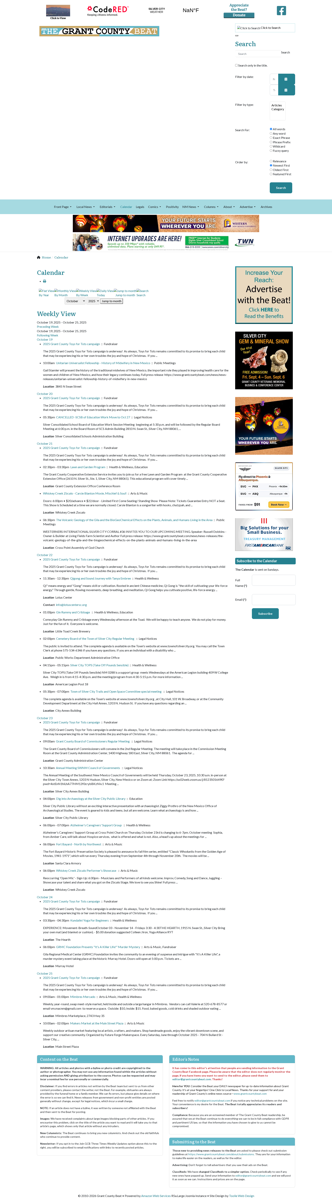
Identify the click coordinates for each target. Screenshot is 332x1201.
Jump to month (111, 301)
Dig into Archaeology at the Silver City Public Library (90, 798)
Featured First (281, 174)
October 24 (44, 897)
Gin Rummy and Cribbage (73, 612)
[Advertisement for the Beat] (264, 294)
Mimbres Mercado (82, 996)
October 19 (44, 339)
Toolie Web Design (241, 1196)
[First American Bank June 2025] (264, 534)
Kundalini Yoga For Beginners (89, 920)
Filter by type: (244, 104)
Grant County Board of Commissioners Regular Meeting (93, 741)
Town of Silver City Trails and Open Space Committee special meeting (116, 691)
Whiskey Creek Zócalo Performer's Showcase (86, 870)
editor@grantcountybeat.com (191, 1079)
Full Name (241, 582)
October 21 (44, 443)
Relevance (279, 161)
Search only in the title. (252, 65)
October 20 (44, 393)
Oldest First (280, 170)
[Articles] (277, 105)
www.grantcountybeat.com (250, 1093)
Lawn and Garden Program (87, 467)
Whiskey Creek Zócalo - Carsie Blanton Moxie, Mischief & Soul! (85, 493)
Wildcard (278, 146)
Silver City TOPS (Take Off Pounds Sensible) (99, 665)
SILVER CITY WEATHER (173, 10)
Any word (279, 133)
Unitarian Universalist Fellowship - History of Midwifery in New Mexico (103, 363)
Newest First (281, 165)
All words (278, 129)
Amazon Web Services (156, 1196)
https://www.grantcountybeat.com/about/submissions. (221, 1154)
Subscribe (265, 613)
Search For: (242, 130)
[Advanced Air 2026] (264, 486)
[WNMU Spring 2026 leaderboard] (166, 223)
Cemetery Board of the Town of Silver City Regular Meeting (95, 638)
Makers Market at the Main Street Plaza (96, 1023)
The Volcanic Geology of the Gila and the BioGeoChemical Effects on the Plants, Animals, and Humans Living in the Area (134, 520)
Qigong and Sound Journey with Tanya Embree (100, 578)
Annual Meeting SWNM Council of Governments (88, 768)
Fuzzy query (280, 150)
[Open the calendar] (286, 79)
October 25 (44, 973)
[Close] (236, 35)
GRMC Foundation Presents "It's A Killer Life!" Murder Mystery (98, 947)
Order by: (241, 162)
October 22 (44, 555)
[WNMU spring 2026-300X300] (264, 425)
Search (281, 187)
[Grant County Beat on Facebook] (281, 9)
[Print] (44, 281)
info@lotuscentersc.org (71, 604)
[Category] (277, 109)
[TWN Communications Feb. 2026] (166, 242)
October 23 (44, 718)
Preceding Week (48, 326)
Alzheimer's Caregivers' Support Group (96, 825)
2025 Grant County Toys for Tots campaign (71, 344)
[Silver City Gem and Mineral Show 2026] (264, 360)
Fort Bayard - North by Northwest (78, 844)
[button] (63, 207)
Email (240, 599)
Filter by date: (244, 76)
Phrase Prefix (281, 142)
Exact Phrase (281, 137)
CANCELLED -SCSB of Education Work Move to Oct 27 (93, 417)
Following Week (47, 335)
